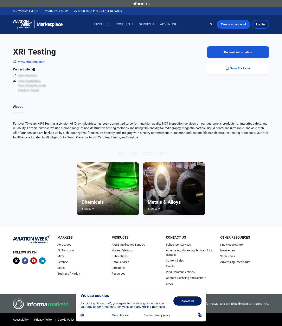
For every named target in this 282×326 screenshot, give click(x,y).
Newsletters (228, 250)
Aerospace (64, 244)
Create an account (233, 24)
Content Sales (175, 260)
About (18, 107)
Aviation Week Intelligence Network (98, 11)
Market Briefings (122, 250)
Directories (118, 267)
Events (170, 266)
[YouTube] (33, 260)
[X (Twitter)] (16, 260)
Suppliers (101, 24)
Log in (260, 24)
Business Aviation (68, 273)
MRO (60, 256)
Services (146, 24)
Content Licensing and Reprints (186, 278)
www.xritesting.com (31, 62)
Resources (118, 273)
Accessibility (21, 319)
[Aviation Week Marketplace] (38, 24)
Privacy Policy (43, 319)
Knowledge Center (232, 244)
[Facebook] (25, 260)
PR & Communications (180, 272)
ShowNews (227, 256)
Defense (62, 262)
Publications (120, 256)
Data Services (120, 262)
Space (61, 267)
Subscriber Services (178, 244)
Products (124, 24)
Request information (238, 52)
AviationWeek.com (56, 11)
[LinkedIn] (42, 260)
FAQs (169, 283)
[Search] (211, 24)
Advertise (168, 24)
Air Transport (65, 250)
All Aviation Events (25, 11)
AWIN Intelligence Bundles (128, 244)
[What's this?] (33, 69)
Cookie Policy (66, 319)
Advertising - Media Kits (235, 262)
